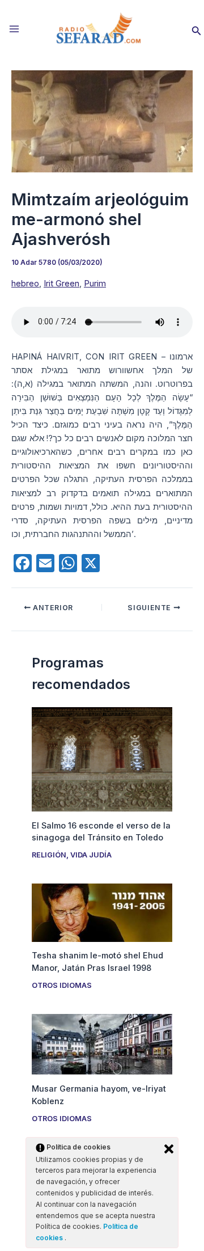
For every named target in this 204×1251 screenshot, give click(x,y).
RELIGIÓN (49, 855)
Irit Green (61, 283)
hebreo (25, 283)
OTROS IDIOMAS (62, 985)
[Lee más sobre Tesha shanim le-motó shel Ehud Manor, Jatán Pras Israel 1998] (102, 912)
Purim (95, 283)
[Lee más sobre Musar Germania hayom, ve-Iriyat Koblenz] (102, 1044)
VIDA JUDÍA (91, 855)
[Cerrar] (168, 1148)
